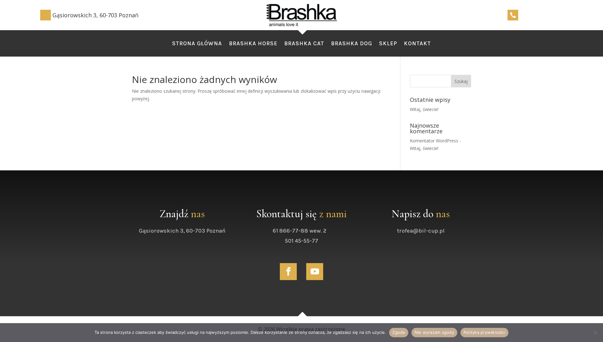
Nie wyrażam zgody (434, 332)
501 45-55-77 (301, 240)
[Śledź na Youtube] (314, 271)
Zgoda (398, 332)
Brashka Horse (253, 44)
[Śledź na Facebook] (288, 271)
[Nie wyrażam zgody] (595, 332)
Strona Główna (197, 44)
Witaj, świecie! (424, 109)
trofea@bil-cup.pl (421, 230)
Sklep (388, 44)
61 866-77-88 (290, 230)
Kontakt (417, 44)
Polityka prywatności (484, 332)
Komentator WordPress (434, 141)
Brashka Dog (351, 44)
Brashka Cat (304, 44)
